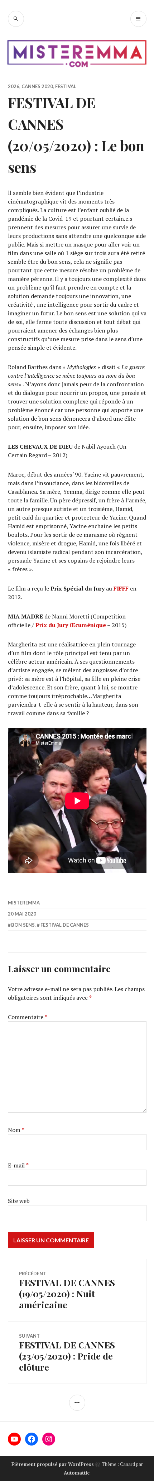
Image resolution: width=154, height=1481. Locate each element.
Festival (65, 86)
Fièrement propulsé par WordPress (52, 1464)
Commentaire (27, 1017)
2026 (13, 86)
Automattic (77, 1473)
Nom (16, 1130)
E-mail (18, 1165)
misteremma (24, 903)
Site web (19, 1201)
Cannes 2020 (37, 86)
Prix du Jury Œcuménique (70, 625)
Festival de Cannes (64, 925)
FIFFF (121, 588)
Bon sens (23, 925)
